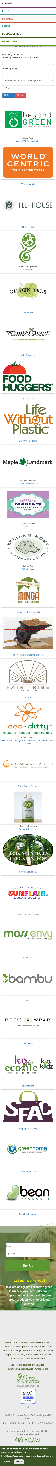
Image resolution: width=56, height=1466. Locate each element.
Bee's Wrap (28, 1043)
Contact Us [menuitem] (17, 1358)
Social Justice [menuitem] (11, 34)
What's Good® (28, 355)
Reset (21, 95)
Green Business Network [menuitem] (20, 1369)
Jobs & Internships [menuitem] (11, 1350)
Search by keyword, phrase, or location (20, 57)
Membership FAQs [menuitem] (32, 1350)
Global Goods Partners (28, 786)
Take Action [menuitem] (11, 1342)
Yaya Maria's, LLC (28, 526)
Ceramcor (28, 269)
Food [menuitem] (5, 11)
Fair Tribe (28, 697)
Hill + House (28, 227)
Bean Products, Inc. (28, 1214)
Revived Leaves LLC (28, 872)
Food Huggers (28, 398)
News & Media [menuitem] (37, 1342)
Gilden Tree (28, 312)
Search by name (9, 68)
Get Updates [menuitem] (22, 1346)
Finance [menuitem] (7, 18)
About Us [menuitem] (49, 1350)
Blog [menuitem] (49, 1342)
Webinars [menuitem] (9, 1346)
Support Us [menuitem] (10, 1354)
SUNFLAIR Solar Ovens (28, 914)
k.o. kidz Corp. (28, 1086)
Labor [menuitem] (6, 26)
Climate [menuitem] (7, 3)
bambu (28, 1000)
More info (48, 1456)
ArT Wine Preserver (28, 829)
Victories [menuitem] (23, 1342)
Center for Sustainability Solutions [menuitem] (28, 1365)
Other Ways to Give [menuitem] (35, 1358)
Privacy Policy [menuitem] (25, 1354)
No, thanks (7, 1461)
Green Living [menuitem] (10, 41)
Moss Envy (28, 957)
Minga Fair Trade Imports (28, 612)
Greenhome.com (28, 1171)
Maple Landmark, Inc (28, 483)
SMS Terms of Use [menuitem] (43, 1354)
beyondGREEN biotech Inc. (28, 141)
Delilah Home (28, 569)
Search (9, 95)
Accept (19, 1461)
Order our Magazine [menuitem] (41, 1346)
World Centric (28, 184)
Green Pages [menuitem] (41, 1369)
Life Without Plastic (28, 441)
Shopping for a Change (28, 1128)
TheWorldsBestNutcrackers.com (28, 655)
